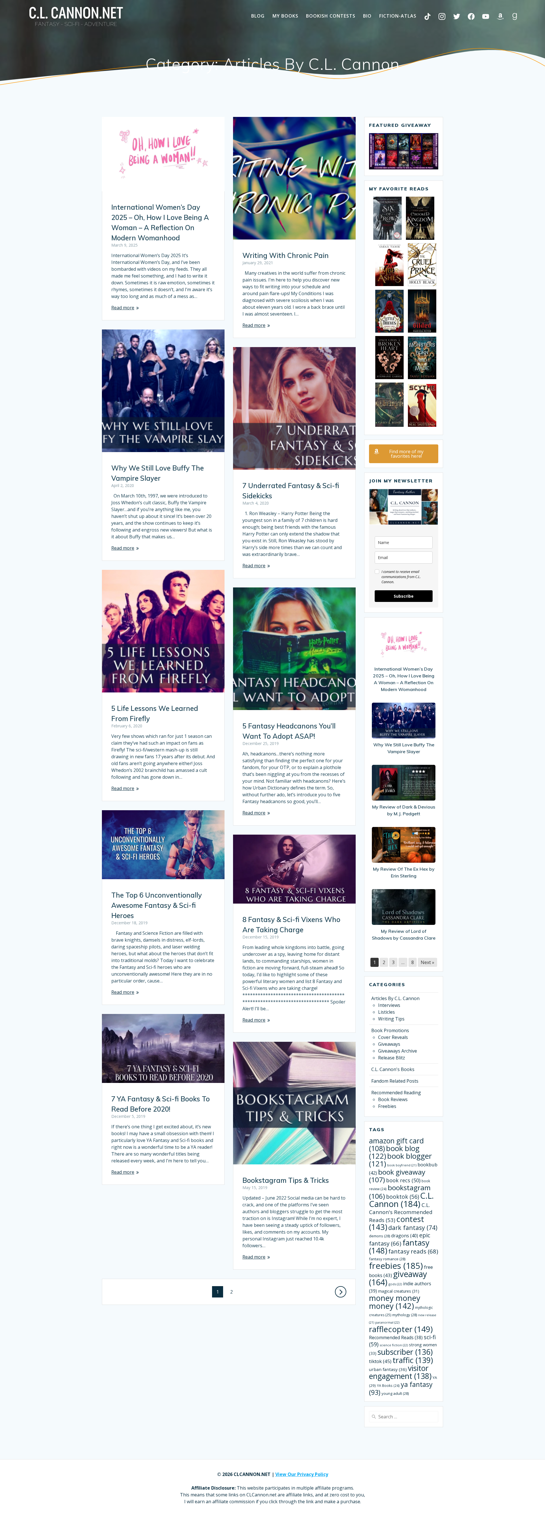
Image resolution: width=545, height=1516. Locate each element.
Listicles (386, 1012)
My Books (285, 16)
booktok (402, 1196)
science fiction (394, 1345)
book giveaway (397, 1175)
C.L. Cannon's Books (392, 1069)
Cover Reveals (393, 1037)
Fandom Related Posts (394, 1081)
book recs (403, 1180)
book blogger (400, 1160)
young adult (395, 1393)
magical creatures (398, 1291)
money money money (394, 1302)
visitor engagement (400, 1372)
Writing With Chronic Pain (285, 255)
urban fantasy (388, 1369)
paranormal (387, 1322)
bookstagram (400, 1192)
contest (396, 1223)
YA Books (388, 1385)
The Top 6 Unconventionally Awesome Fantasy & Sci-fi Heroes (156, 905)
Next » (427, 962)
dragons (404, 1235)
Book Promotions (390, 1030)
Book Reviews (393, 1099)
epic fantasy (399, 1239)
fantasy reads (413, 1251)
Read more (122, 308)
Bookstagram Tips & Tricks (285, 1180)
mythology (404, 1314)
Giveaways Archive (397, 1051)
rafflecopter (401, 1329)
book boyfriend (401, 1165)
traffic (413, 1360)
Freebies (387, 1106)
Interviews (389, 1005)
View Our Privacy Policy (301, 1474)
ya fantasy (401, 1388)
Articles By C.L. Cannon (395, 998)
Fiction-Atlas (397, 16)
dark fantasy (412, 1227)
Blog (258, 16)
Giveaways (389, 1044)
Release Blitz (391, 1058)
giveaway (398, 1278)
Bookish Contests (330, 16)
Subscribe (404, 596)
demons (379, 1235)
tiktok (380, 1361)
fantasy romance (387, 1258)
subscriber (405, 1352)
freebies (396, 1265)
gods (395, 1284)
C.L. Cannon (401, 1200)
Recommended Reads (396, 1337)
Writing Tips (391, 1019)
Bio (367, 16)
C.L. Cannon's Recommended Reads (400, 1212)
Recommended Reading (396, 1092)
